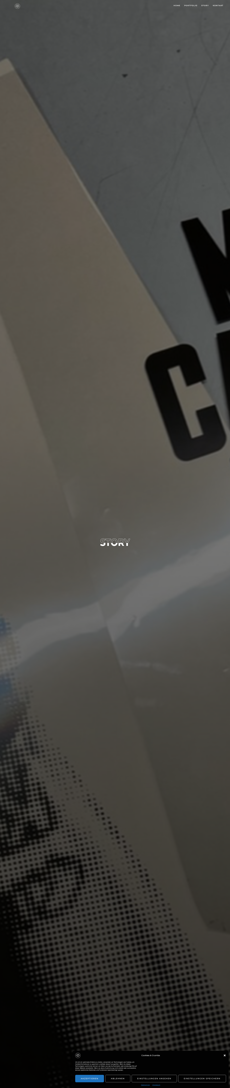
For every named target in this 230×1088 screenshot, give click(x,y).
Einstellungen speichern (202, 1078)
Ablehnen (118, 1078)
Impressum (156, 1085)
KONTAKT (218, 5)
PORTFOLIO (190, 5)
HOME (177, 5)
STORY (205, 5)
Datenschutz (145, 1085)
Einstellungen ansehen (154, 1078)
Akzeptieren (89, 1078)
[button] (224, 1055)
